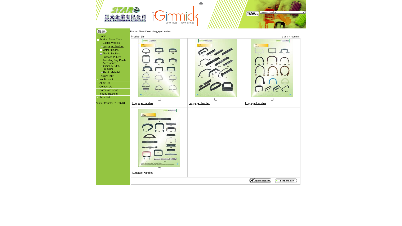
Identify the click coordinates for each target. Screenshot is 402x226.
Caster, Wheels (111, 42)
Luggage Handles (113, 46)
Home (102, 36)
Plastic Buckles (111, 53)
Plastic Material (111, 72)
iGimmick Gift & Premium (111, 68)
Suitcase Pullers (112, 57)
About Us (104, 83)
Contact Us (105, 86)
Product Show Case (110, 39)
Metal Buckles (111, 50)
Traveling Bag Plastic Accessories (115, 62)
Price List (104, 97)
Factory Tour (106, 75)
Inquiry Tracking (108, 93)
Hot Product (106, 79)
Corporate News (108, 90)
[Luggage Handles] (159, 96)
